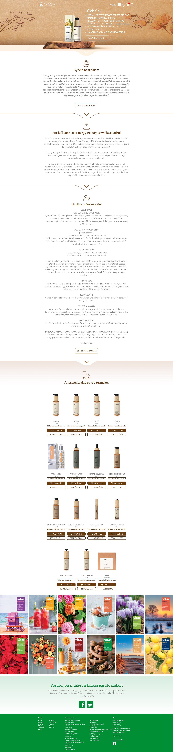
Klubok (40, 729)
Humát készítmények (71, 738)
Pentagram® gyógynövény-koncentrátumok (72, 721)
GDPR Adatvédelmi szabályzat (121, 728)
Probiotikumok (69, 746)
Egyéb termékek (94, 740)
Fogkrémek (93, 733)
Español (119, 736)
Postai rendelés (117, 726)
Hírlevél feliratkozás (41, 725)
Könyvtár (51, 728)
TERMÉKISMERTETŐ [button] (86, 105)
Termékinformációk (86, 351)
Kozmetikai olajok (95, 738)
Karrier (51, 726)
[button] (56, 405)
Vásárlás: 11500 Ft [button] (97, 38)
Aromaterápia (93, 727)
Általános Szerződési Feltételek (121, 730)
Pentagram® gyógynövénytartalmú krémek (75, 725)
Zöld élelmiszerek (70, 749)
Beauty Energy (94, 736)
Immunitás (68, 737)
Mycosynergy (68, 728)
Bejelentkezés (117, 722)
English (115, 736)
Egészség (52, 720)
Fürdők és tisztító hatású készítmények (97, 725)
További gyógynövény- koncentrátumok (71, 734)
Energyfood (68, 747)
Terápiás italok (94, 720)
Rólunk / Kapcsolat (41, 721)
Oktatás (51, 724)
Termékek (41, 728)
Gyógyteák (93, 722)
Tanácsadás (52, 722)
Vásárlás (57, 430)
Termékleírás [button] (56, 435)
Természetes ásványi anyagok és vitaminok (74, 743)
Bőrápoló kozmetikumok (96, 735)
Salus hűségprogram (119, 720)
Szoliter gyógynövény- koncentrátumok (71, 730)
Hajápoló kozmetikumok (96, 731)
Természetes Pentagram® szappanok (100, 729)
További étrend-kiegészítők (72, 740)
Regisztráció (116, 724)
